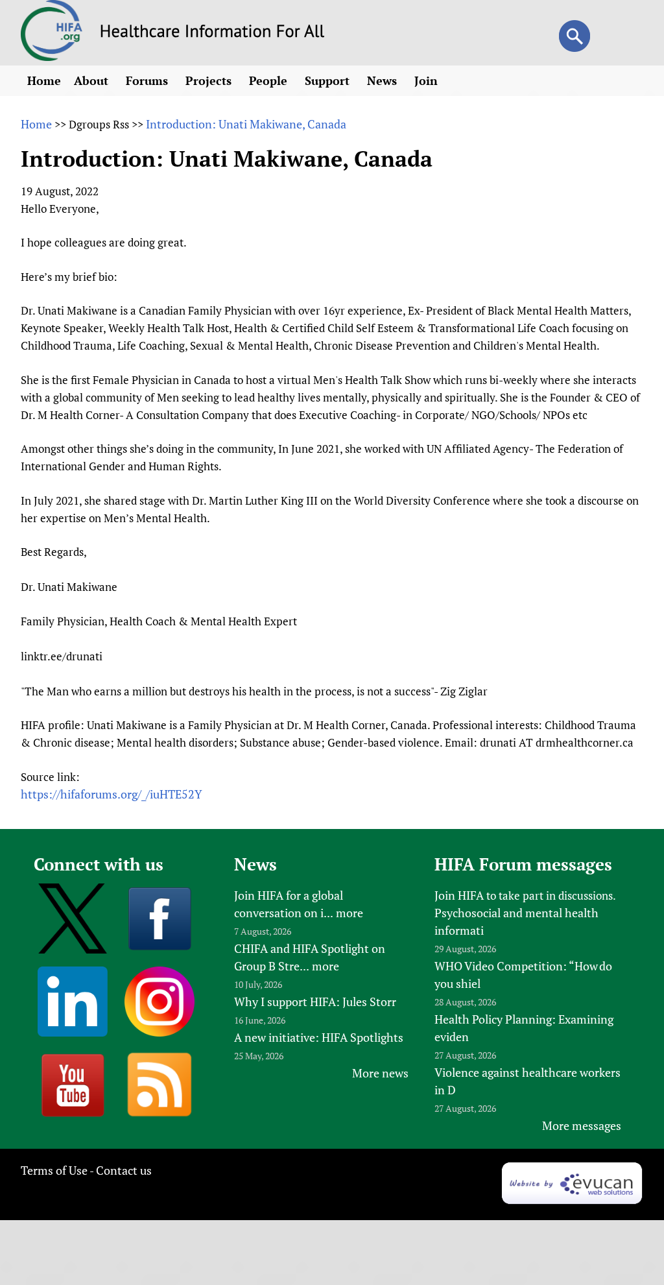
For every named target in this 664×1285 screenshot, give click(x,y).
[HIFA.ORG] (52, 56)
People (269, 80)
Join (427, 80)
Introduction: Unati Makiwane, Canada (246, 124)
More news (380, 1073)
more (349, 912)
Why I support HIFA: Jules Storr (315, 1001)
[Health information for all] (212, 33)
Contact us (124, 1170)
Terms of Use (54, 1170)
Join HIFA (459, 895)
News (383, 80)
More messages (581, 1125)
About (93, 80)
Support (329, 80)
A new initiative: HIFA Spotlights (318, 1037)
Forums (148, 80)
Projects (210, 80)
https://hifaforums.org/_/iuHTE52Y (111, 794)
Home (44, 80)
